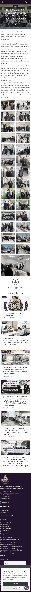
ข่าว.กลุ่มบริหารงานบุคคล (6, 544)
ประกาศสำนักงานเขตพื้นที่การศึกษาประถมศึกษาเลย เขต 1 (14, 314)
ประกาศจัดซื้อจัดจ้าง (4, 530)
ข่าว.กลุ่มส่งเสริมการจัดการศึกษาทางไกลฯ (9, 550)
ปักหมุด (1, 555)
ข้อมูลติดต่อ (4, 502)
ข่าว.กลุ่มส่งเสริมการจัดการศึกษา (7, 548)
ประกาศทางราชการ (4, 532)
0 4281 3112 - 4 (8, 495)
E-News (15, 6)
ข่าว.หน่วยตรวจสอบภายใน (6, 553)
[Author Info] (15, 284)
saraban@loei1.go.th (5, 498)
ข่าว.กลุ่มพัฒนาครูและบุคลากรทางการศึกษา (10, 546)
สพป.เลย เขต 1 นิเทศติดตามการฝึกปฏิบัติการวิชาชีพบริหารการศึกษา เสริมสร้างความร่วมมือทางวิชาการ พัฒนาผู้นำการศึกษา (15, 431)
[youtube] (6, 507)
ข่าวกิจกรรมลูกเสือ (4, 524)
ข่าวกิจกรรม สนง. (4, 521)
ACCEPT (15, 584)
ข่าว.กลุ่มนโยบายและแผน (5, 541)
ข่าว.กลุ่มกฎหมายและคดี (5, 537)
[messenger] (9, 507)
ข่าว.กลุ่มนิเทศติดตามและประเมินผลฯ (8, 539)
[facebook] (1, 507)
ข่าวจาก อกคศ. (3, 526)
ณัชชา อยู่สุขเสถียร (15, 26)
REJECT (15, 588)
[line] (4, 507)
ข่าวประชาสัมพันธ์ (4, 528)
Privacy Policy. (10, 579)
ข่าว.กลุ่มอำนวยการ (4, 552)
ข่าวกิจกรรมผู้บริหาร (4, 523)
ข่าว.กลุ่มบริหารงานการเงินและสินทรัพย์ (9, 543)
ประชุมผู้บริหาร (3, 533)
